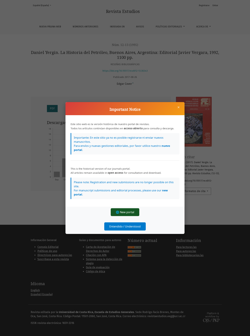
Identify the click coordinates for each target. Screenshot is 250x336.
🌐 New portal (125, 212)
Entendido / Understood (125, 226)
